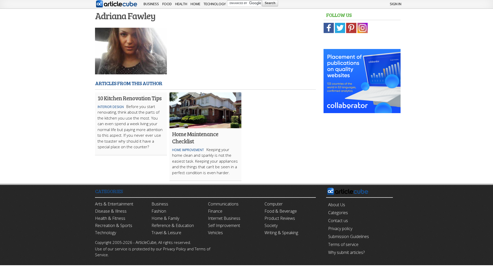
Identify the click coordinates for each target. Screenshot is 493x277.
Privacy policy (340, 228)
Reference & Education (172, 225)
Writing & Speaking (281, 232)
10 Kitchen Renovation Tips (129, 98)
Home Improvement (188, 150)
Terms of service (343, 244)
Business (151, 4)
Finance (215, 211)
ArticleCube (146, 242)
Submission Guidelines (348, 236)
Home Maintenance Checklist (195, 137)
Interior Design (111, 107)
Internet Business (224, 218)
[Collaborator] (362, 110)
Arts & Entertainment (114, 204)
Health (181, 4)
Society (271, 225)
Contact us (338, 220)
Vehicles (215, 232)
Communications (223, 204)
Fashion (158, 211)
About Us (336, 204)
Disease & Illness (111, 211)
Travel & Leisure (166, 232)
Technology (215, 4)
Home (195, 4)
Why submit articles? (346, 252)
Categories (338, 212)
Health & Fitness (110, 218)
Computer (273, 204)
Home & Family (165, 218)
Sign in (395, 4)
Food (167, 4)
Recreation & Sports (113, 225)
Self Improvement (224, 225)
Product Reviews (279, 218)
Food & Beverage (280, 211)
